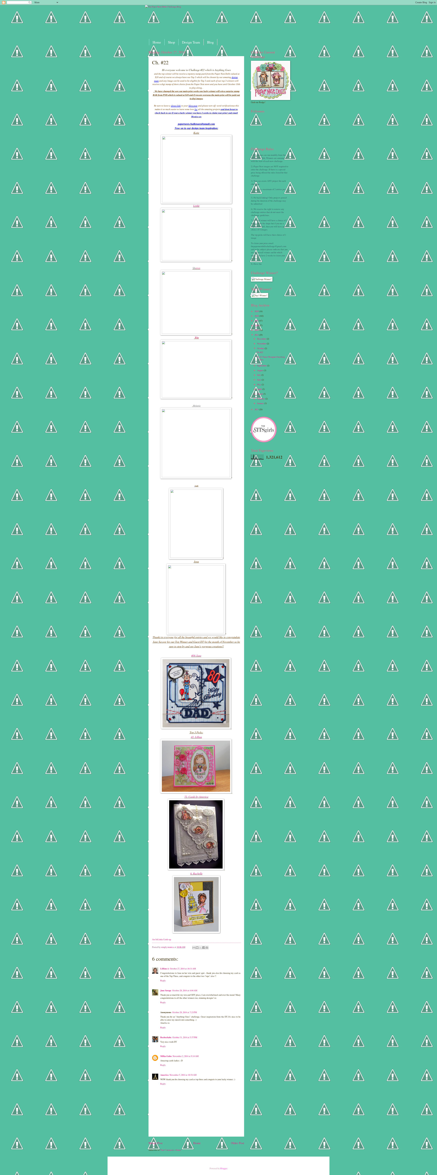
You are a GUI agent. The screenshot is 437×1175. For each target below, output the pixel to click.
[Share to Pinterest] (207, 947)
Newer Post (156, 1143)
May (259, 384)
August (260, 370)
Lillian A (164, 968)
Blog (210, 42)
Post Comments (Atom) (170, 1149)
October (261, 348)
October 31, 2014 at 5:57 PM (184, 1037)
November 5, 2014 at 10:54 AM (183, 1074)
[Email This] (194, 947)
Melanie (197, 405)
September (262, 365)
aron (197, 268)
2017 (257, 320)
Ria (197, 337)
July (259, 374)
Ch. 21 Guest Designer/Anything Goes (270, 358)
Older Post (237, 1143)
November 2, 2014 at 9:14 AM (186, 1056)
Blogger (223, 1168)
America (164, 1074)
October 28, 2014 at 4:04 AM (184, 990)
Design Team (191, 42)
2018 (257, 315)
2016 (257, 325)
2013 (257, 409)
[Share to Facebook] (203, 947)
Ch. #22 (259, 352)
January (260, 403)
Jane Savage (165, 990)
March (260, 393)
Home (157, 42)
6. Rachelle (196, 873)
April (259, 389)
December (262, 338)
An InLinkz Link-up (161, 939)
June (259, 379)
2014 (257, 334)
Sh (194, 268)
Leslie (196, 205)
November (262, 343)
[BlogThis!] (197, 947)
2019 (257, 311)
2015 (257, 330)
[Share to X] (200, 947)
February (261, 398)
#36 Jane (196, 655)
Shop (171, 42)
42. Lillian (196, 737)
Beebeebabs (165, 1037)
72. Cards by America (196, 796)
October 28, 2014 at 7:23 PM (184, 1012)
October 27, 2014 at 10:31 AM (183, 968)
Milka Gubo (166, 1056)
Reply (163, 980)
